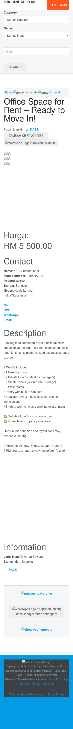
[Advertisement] (36, 499)
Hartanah (31, 92)
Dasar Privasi (56, 694)
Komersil (55, 92)
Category (10, 12)
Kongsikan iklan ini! (43, 142)
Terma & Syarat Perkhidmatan (27, 694)
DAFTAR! (52, 5)
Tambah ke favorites (26, 135)
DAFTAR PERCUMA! (64, 6)
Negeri (9, 28)
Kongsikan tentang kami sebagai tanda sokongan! (39, 611)
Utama (8, 92)
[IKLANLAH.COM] (19, 5)
